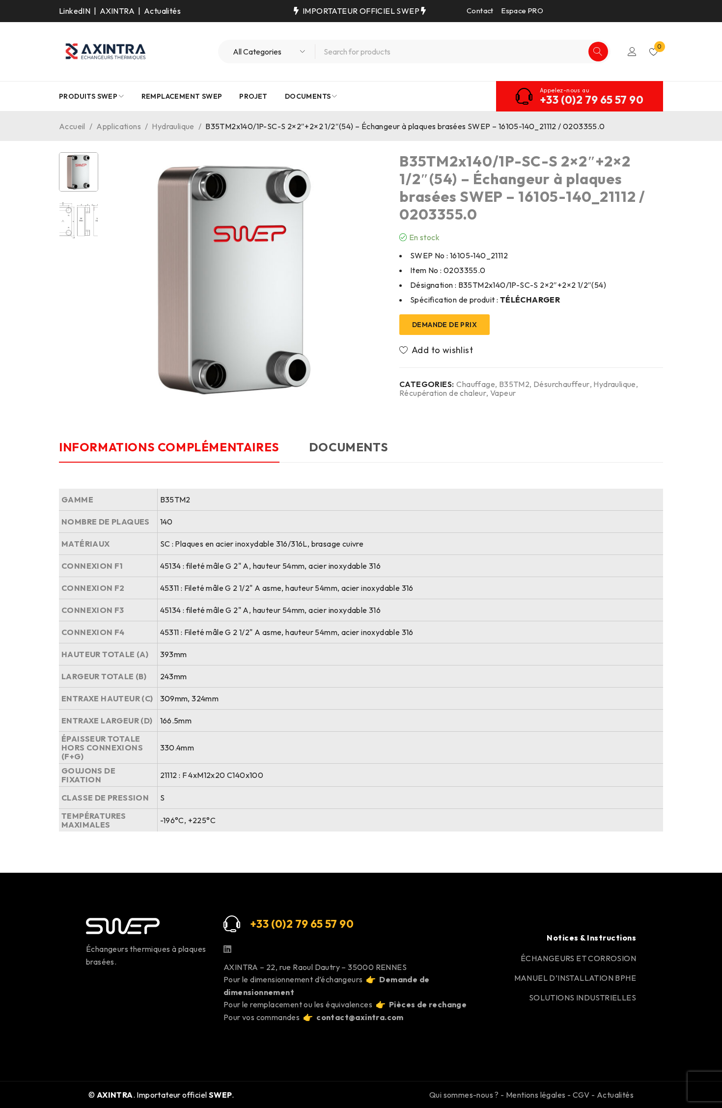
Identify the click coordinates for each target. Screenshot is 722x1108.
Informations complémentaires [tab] (169, 447)
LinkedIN (74, 11)
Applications (118, 126)
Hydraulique (173, 126)
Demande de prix (444, 324)
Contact (480, 10)
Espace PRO (522, 10)
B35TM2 (514, 384)
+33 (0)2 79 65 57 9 (298, 924)
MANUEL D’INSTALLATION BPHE (575, 978)
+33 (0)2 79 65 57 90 (591, 100)
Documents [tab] (348, 447)
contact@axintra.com (360, 1017)
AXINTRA (117, 11)
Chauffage (475, 384)
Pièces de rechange (428, 1004)
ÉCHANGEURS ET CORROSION (578, 958)
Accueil (72, 126)
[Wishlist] (436, 350)
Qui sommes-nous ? (464, 1095)
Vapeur (503, 392)
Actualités (162, 11)
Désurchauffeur (561, 384)
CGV (581, 1095)
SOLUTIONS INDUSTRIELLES (582, 997)
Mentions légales (535, 1095)
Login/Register (632, 51)
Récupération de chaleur (442, 392)
